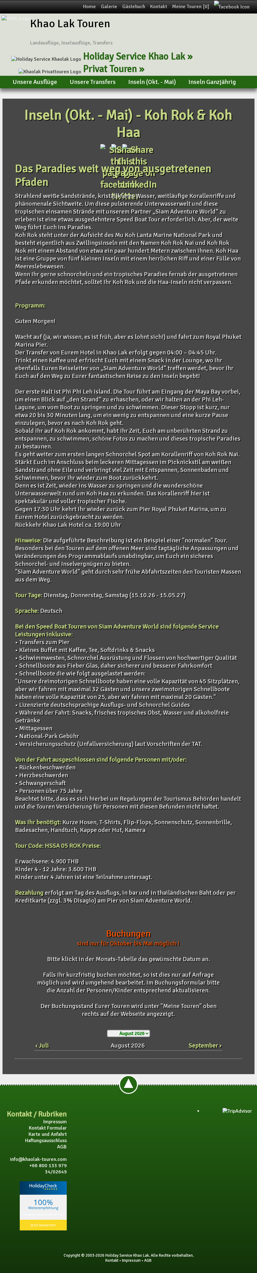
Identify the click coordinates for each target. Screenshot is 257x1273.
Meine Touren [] (190, 6)
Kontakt (158, 6)
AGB (62, 1147)
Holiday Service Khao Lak (43, 1214)
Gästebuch (133, 6)
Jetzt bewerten (43, 1225)
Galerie (109, 6)
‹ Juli (42, 1045)
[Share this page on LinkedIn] (139, 184)
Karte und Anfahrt (48, 1134)
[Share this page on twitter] (125, 196)
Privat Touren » (113, 69)
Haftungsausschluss (46, 1140)
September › (205, 1045)
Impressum (55, 1122)
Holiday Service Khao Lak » (138, 56)
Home (89, 6)
